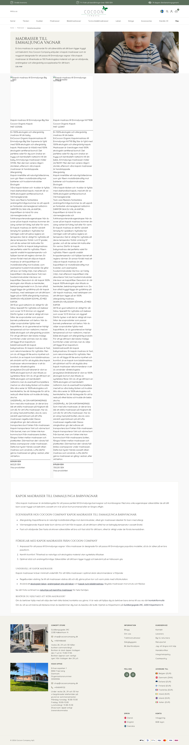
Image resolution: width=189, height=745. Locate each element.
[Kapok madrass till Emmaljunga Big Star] (30, 96)
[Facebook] (126, 674)
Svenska (131, 726)
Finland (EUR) (165, 686)
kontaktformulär (157, 600)
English (130, 722)
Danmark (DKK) (166, 677)
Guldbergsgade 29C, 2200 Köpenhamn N (143, 605)
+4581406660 (60, 641)
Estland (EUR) (165, 681)
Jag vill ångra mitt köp (166, 646)
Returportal (161, 642)
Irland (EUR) (164, 694)
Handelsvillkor (162, 650)
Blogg (127, 630)
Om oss (127, 634)
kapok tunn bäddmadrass (90, 584)
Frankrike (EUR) (166, 690)
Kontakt (159, 630)
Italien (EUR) (164, 702)
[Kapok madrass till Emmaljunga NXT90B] (73, 96)
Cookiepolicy (161, 658)
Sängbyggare (130, 642)
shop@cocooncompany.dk (66, 636)
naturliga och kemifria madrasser (56, 590)
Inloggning (160, 718)
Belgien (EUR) (165, 673)
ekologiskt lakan (38, 584)
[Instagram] (133, 674)
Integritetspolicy (163, 654)
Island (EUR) (164, 698)
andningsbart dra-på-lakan (60, 584)
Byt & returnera (163, 638)
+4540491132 (59, 687)
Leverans (160, 634)
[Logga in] (171, 11)
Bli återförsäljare (132, 646)
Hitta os (13, 11)
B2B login (160, 722)
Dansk (130, 718)
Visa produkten (17, 467)
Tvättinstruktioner (132, 638)
